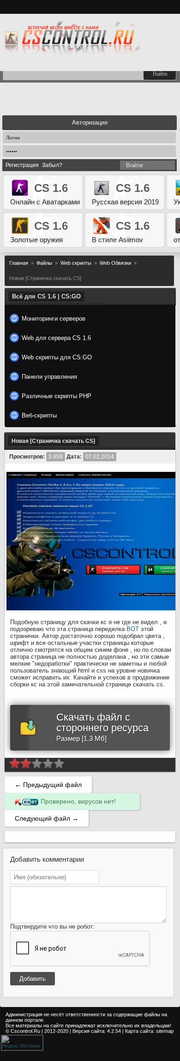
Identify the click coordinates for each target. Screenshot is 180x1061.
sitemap (165, 1031)
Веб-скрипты (39, 415)
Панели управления (49, 376)
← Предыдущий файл (48, 784)
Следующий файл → (46, 818)
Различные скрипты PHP (56, 396)
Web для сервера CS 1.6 (56, 337)
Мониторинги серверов (53, 318)
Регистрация (22, 165)
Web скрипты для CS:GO (57, 357)
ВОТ (132, 629)
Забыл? (52, 165)
